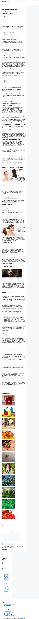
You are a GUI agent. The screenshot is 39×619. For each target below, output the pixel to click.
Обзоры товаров (6, 613)
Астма (5, 608)
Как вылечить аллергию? (6, 1)
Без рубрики (6, 609)
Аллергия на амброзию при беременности (9, 526)
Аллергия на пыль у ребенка (7, 573)
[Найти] (2, 563)
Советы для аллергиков (6, 525)
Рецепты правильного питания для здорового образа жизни (6, 591)
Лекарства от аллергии (7, 611)
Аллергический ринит (7, 605)
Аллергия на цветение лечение (7, 527)
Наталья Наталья (6, 588)
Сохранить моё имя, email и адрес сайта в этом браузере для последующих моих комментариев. (12, 547)
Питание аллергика (7, 614)
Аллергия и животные (7, 606)
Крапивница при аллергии (8, 610)
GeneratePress (23, 618)
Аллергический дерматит (8, 604)
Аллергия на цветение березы (6, 576)
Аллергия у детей (7, 607)
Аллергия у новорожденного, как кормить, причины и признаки (7, 580)
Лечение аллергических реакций (9, 612)
